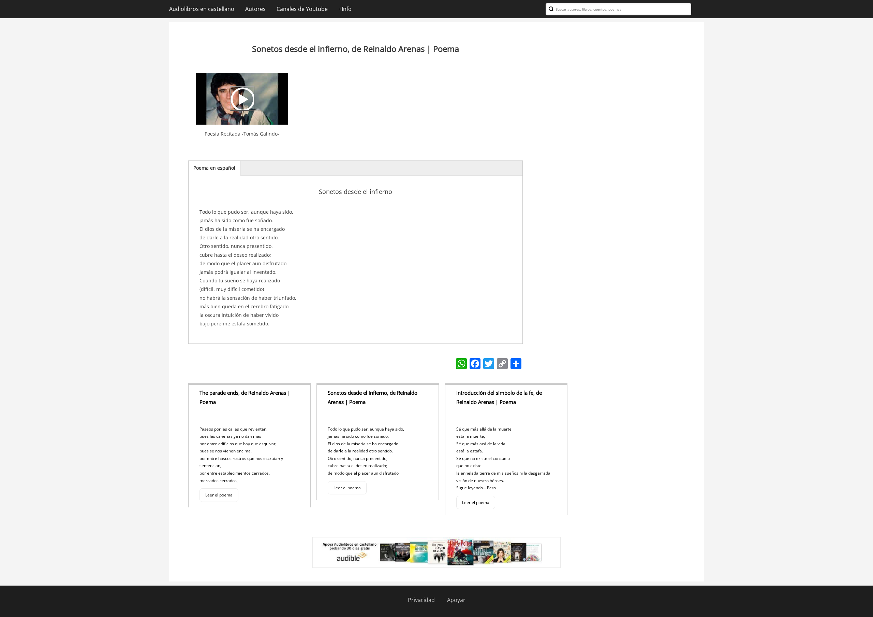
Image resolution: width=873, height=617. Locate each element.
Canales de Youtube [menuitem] (302, 9)
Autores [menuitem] (255, 9)
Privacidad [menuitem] (421, 600)
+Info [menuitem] (345, 9)
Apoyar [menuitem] (456, 600)
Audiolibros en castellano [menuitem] (201, 9)
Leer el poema (219, 495)
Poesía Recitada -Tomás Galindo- (242, 133)
